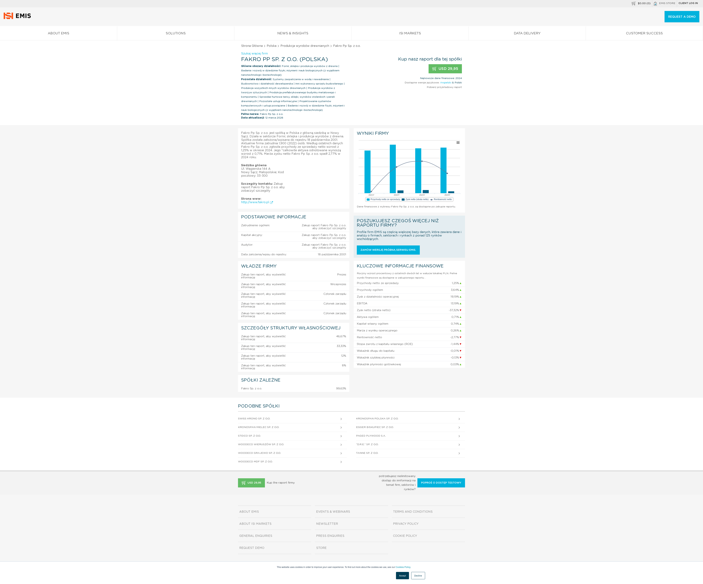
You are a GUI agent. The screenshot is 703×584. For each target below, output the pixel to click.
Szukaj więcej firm (254, 53)
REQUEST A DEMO (682, 16)
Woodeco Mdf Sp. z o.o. (255, 461)
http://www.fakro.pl (255, 202)
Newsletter (327, 523)
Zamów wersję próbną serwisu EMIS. (388, 250)
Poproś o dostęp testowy (441, 483)
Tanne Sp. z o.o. (367, 453)
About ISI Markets (255, 523)
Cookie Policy (405, 535)
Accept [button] (402, 575)
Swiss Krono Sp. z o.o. (254, 418)
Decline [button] (418, 575)
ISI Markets (410, 33)
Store (321, 548)
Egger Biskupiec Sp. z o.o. (375, 427)
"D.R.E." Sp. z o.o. (367, 444)
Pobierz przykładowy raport (444, 87)
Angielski (445, 82)
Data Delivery (527, 33)
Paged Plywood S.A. (371, 436)
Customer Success (644, 33)
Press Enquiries (330, 535)
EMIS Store (667, 3)
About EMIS (58, 33)
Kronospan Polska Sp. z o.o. (377, 418)
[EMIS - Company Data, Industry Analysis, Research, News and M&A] (18, 18)
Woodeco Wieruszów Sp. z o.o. (261, 444)
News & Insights (292, 33)
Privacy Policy (406, 523)
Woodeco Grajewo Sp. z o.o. (259, 453)
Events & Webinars (333, 511)
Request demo (251, 548)
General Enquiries (255, 535)
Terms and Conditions (413, 511)
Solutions (176, 33)
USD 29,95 (447, 69)
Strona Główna (252, 45)
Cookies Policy (403, 566)
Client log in (688, 3)
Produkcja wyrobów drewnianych (304, 45)
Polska (271, 45)
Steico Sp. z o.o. (249, 436)
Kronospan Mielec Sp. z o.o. (258, 427)
